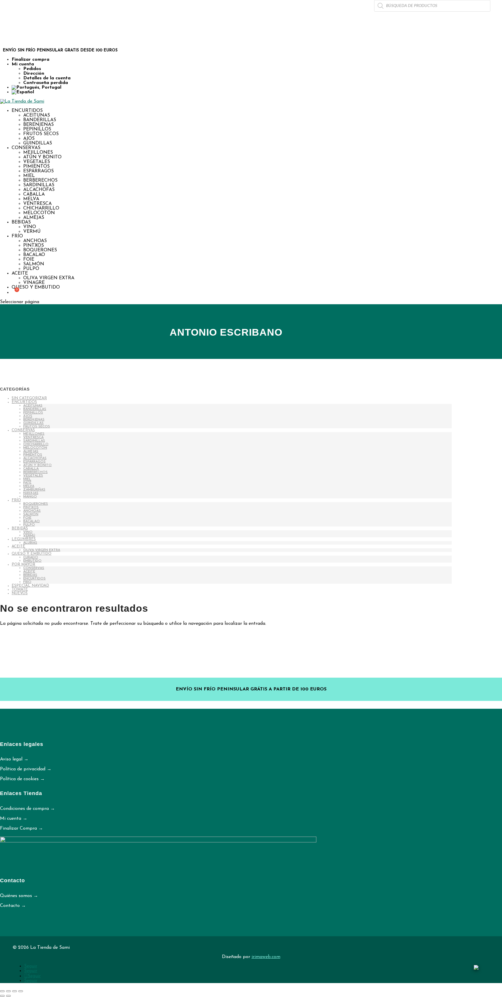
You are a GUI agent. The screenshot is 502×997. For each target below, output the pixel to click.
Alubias (30, 543)
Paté (27, 482)
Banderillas (39, 120)
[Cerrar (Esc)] (20, 991)
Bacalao (34, 255)
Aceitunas (36, 115)
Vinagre (34, 282)
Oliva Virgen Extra (48, 278)
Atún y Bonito (42, 157)
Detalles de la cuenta (47, 78)
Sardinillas (38, 185)
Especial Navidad (30, 586)
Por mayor (23, 564)
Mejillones (38, 152)
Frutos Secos (41, 134)
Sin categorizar (29, 398)
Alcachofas (39, 189)
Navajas (30, 493)
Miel (29, 175)
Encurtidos (27, 110)
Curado (30, 557)
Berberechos (40, 180)
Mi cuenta (23, 64)
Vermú (32, 231)
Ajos (29, 138)
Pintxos (33, 245)
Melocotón (39, 213)
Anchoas (35, 241)
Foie (28, 259)
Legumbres (24, 539)
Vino (29, 227)
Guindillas (37, 143)
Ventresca (37, 203)
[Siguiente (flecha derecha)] (8, 996)
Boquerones (40, 250)
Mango (30, 496)
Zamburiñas (34, 489)
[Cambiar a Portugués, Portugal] (257, 87)
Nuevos (20, 593)
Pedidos (32, 69)
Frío (17, 236)
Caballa (34, 194)
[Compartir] (14, 991)
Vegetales (36, 162)
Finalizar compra (30, 59)
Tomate (20, 589)
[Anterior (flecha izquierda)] (2, 996)
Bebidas (21, 222)
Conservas (26, 148)
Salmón (33, 264)
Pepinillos (37, 129)
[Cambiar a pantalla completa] (8, 991)
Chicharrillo (41, 208)
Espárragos (38, 171)
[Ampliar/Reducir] (2, 991)
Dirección (33, 73)
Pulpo (31, 268)
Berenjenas (38, 124)
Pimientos (36, 166)
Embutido (32, 561)
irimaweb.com (266, 957)
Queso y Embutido (36, 287)
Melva (31, 199)
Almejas (33, 217)
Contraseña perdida (45, 82)
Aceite (20, 273)
